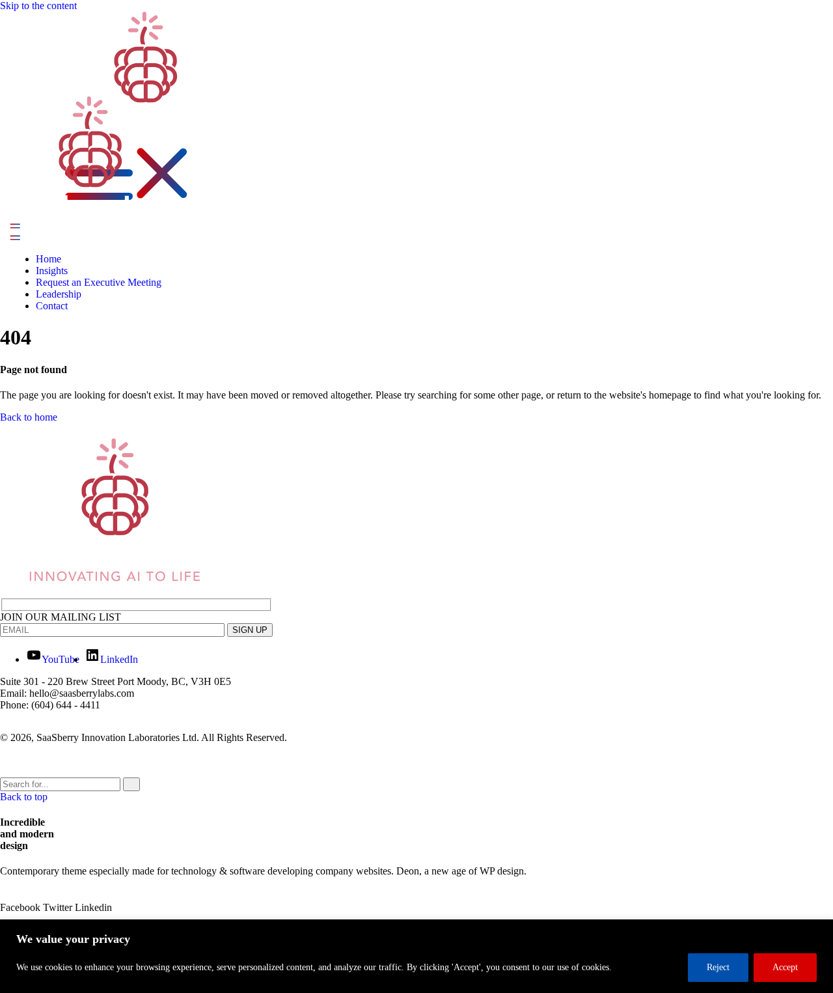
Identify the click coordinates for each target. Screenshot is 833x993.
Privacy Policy (45, 759)
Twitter (59, 907)
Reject (718, 967)
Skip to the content (38, 5)
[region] (416, 956)
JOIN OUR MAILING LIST (60, 616)
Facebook (21, 907)
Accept (785, 967)
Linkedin (93, 907)
